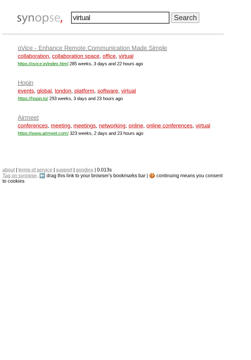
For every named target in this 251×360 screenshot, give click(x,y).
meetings (84, 126)
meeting (60, 126)
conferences (33, 126)
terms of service (35, 169)
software (107, 91)
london (63, 91)
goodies (84, 169)
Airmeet (28, 117)
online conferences (169, 126)
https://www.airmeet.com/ (43, 133)
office (109, 56)
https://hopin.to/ (33, 98)
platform (84, 91)
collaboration (33, 56)
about (8, 169)
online (136, 126)
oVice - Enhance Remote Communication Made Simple (92, 48)
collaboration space (75, 56)
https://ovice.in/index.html (43, 63)
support (64, 169)
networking (112, 126)
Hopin (25, 82)
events (26, 91)
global (44, 91)
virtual (126, 56)
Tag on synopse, (20, 175)
